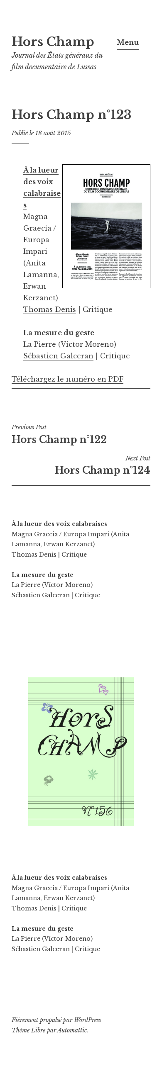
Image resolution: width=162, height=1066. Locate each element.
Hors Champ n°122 (59, 434)
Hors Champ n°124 (102, 465)
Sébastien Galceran (58, 356)
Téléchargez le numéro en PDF (67, 379)
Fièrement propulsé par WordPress (56, 1020)
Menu (128, 42)
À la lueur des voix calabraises (59, 524)
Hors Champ (53, 41)
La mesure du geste (58, 333)
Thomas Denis (49, 309)
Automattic (72, 1030)
